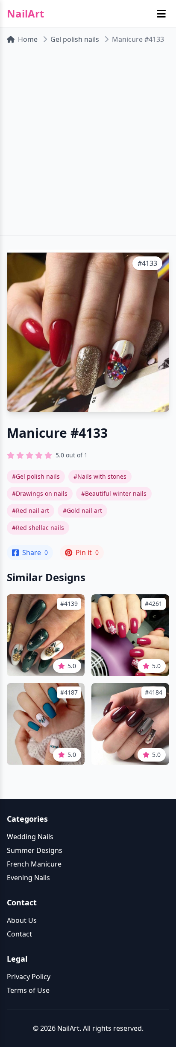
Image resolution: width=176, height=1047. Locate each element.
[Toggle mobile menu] (161, 13)
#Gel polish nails (36, 476)
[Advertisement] (88, 143)
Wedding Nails (30, 836)
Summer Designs (34, 850)
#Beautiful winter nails (114, 493)
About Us (22, 920)
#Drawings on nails (39, 493)
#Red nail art (30, 510)
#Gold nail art (82, 510)
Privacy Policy (28, 976)
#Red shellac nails (38, 528)
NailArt (25, 13)
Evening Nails (28, 877)
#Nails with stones (99, 476)
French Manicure (34, 864)
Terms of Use (28, 990)
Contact (19, 934)
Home (28, 39)
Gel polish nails (74, 39)
